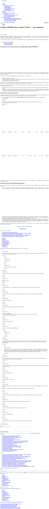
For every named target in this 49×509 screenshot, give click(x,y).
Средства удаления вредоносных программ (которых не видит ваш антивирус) (15, 440)
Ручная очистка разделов (8, 43)
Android (3, 11)
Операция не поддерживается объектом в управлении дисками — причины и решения (16, 233)
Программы (4, 12)
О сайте (1, 469)
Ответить (3, 255)
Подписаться (2, 473)
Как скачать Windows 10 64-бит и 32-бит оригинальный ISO (12, 437)
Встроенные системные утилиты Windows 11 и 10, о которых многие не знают (15, 441)
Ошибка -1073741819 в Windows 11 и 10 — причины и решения (12, 236)
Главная (3, 3)
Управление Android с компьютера (8, 451)
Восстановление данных (6, 17)
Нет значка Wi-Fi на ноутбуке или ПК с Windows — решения (12, 455)
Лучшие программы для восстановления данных (12, 18)
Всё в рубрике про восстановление (10, 20)
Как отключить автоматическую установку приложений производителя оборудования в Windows (18, 466)
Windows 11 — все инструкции (9, 5)
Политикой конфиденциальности (35, 433)
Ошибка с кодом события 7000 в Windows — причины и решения (13, 463)
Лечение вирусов (5, 241)
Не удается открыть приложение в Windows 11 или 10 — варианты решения (14, 462)
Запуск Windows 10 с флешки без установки (9, 443)
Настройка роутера (5, 244)
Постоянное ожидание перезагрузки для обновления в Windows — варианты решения (16, 461)
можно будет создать (41, 180)
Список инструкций (3, 488)
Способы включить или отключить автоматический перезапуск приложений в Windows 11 (17, 460)
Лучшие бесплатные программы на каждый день (10, 436)
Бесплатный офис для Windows (7, 448)
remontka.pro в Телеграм (21, 226)
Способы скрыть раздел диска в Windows (9, 459)
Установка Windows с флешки (9, 10)
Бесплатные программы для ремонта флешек (9, 445)
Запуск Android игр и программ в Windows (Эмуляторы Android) (12, 449)
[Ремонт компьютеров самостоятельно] (6, 1)
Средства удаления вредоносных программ (11, 14)
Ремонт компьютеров (5, 485)
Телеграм (46, 22)
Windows (3, 4)
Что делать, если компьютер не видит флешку (9, 450)
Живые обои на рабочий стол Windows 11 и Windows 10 (11, 435)
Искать (24, 472)
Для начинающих (5, 483)
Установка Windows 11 (8, 6)
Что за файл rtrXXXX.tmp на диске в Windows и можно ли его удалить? (14, 464)
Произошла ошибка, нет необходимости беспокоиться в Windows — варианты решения (16, 234)
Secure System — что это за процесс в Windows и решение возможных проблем (15, 465)
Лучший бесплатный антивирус (9, 15)
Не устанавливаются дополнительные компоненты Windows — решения (14, 458)
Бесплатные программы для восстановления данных (10, 439)
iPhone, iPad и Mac (5, 476)
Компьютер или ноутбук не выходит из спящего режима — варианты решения (15, 235)
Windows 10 (13, 488)
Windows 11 (4, 238)
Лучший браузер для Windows (7, 447)
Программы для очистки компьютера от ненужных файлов (12, 446)
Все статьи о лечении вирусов (9, 16)
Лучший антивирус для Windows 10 (8, 444)
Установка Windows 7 (7, 9)
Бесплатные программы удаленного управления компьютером (12, 442)
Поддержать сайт (23, 228)
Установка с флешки (5, 243)
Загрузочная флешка (5, 240)
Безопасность (4, 484)
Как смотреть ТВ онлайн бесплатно (8, 438)
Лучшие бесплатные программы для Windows (9, 232)
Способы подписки (29, 226)
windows (5, 34)
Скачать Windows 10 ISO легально (9, 8)
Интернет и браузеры (5, 482)
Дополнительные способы (8, 44)
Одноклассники (5, 246)
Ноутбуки (3, 481)
